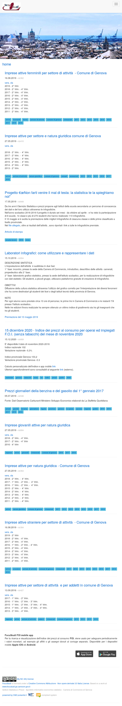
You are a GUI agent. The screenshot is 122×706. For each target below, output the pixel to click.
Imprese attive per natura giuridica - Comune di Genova (47, 465)
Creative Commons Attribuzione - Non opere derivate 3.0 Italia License (58, 683)
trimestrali (68, 119)
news (28, 240)
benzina (24, 409)
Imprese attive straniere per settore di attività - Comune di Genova (55, 522)
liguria (43, 409)
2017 (8, 123)
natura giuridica (35, 176)
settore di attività (37, 119)
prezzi (54, 378)
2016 (109, 119)
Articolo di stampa (14, 231)
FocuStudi (6, 683)
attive (8, 119)
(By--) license (25, 678)
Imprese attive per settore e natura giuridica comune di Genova (53, 135)
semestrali (74, 176)
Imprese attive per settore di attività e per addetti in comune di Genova (59, 585)
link (54, 366)
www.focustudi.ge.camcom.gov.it (16, 686)
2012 (83, 119)
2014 (96, 119)
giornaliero (34, 409)
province (52, 409)
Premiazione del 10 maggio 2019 (21, 317)
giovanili (25, 452)
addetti (41, 619)
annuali (64, 176)
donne (25, 119)
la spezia (69, 409)
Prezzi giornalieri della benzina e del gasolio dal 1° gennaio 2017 (54, 390)
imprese (9, 452)
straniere (16, 569)
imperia (87, 409)
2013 (89, 119)
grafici (61, 378)
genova (19, 378)
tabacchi (27, 378)
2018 (14, 123)
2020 (69, 378)
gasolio (16, 409)
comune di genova (54, 119)
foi (42, 378)
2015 (102, 119)
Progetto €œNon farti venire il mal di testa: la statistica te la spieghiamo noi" (59, 194)
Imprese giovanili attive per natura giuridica (37, 424)
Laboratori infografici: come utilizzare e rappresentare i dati (49, 252)
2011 (76, 119)
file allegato (14, 225)
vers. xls (9, 82)
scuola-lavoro (11, 240)
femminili (16, 119)
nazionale (9, 378)
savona (79, 409)
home (6, 64)
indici (47, 378)
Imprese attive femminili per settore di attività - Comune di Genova (56, 72)
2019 (20, 123)
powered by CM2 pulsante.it (14, 695)
